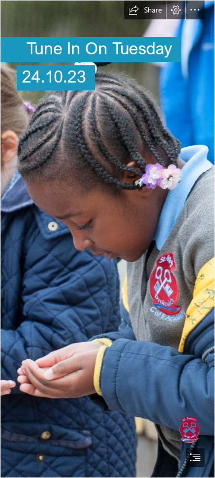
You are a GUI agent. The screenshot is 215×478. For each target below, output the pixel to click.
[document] (107, 239)
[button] (145, 10)
